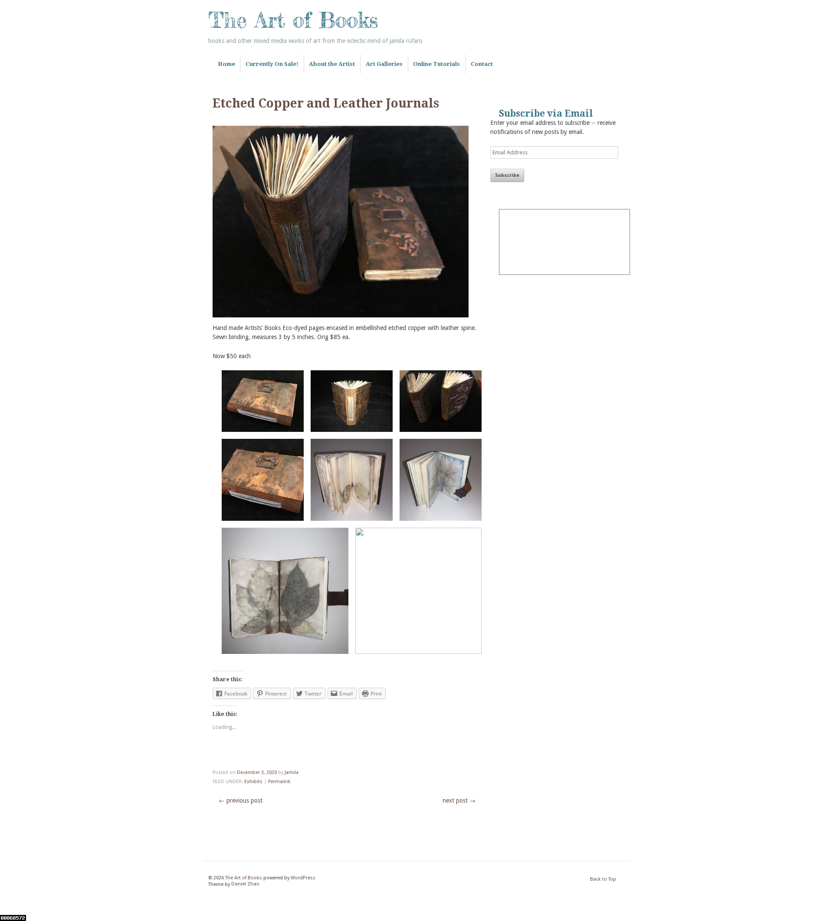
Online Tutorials (436, 64)
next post (459, 800)
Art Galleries (384, 64)
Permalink (279, 781)
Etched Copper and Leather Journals (326, 103)
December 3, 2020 (257, 772)
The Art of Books (293, 20)
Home (226, 64)
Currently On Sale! (272, 64)
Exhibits (253, 781)
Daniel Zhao (245, 884)
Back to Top (603, 879)
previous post (240, 800)
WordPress (303, 878)
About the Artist (332, 64)
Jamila (291, 772)
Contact (482, 64)
